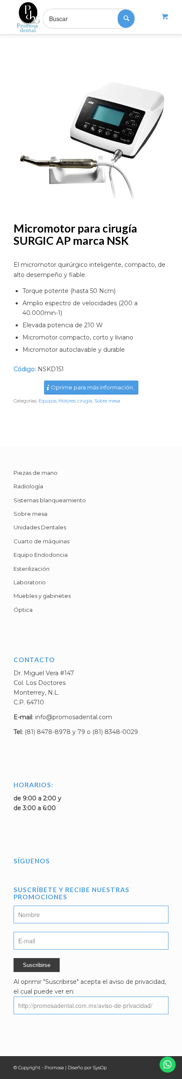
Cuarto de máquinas (41, 541)
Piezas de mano (36, 472)
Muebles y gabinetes (42, 595)
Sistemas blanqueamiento (50, 500)
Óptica (23, 609)
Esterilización (32, 568)
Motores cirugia (75, 401)
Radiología (28, 486)
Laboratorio (30, 582)
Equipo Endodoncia (41, 554)
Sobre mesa (107, 401)
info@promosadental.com (73, 717)
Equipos (47, 401)
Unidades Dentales (40, 527)
